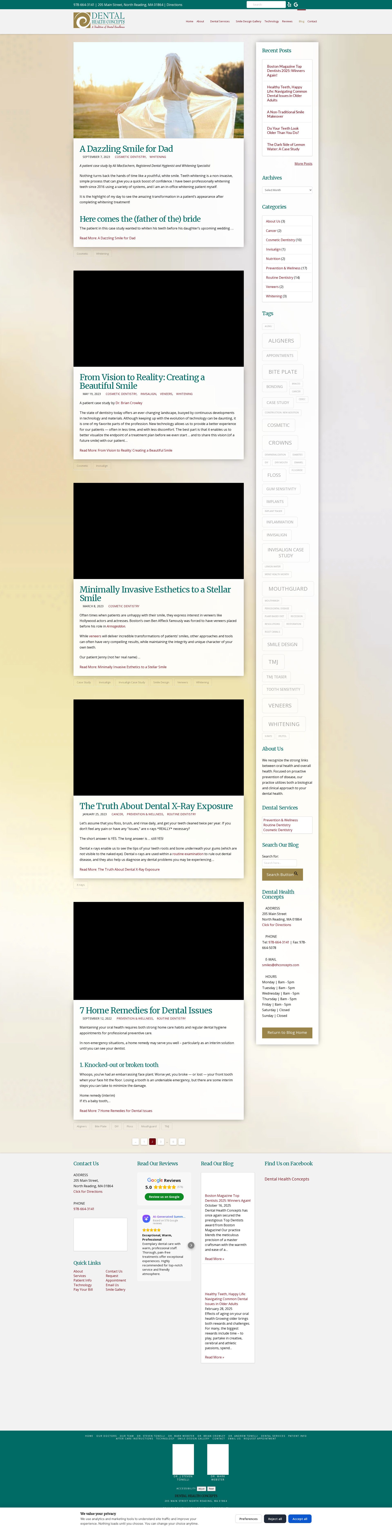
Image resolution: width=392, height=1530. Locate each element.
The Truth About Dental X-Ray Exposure (156, 806)
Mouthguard (149, 1126)
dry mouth (281, 462)
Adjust (201, 1488)
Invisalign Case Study (132, 682)
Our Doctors (106, 1436)
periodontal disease (277, 608)
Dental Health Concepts (287, 1179)
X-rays (81, 885)
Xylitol (282, 736)
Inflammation (279, 521)
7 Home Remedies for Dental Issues (146, 1010)
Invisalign (148, 394)
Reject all (275, 1519)
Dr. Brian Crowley (129, 403)
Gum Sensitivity (281, 488)
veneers (95, 636)
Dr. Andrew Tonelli (243, 1436)
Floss (130, 1126)
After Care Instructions (134, 1438)
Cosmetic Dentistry (130, 157)
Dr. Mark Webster (181, 1436)
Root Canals (272, 631)
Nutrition (273, 258)
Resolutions (272, 624)
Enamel (298, 462)
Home (89, 1436)
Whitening (158, 157)
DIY (117, 1126)
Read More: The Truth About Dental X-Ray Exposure (120, 869)
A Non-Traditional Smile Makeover (285, 114)
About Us (273, 221)
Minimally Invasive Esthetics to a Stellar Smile (155, 594)
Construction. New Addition (282, 412)
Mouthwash (272, 600)
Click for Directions (276, 925)
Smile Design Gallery (193, 1438)
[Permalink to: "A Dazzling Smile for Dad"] (159, 90)
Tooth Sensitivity (283, 689)
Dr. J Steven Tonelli (183, 1478)
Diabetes (297, 454)
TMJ (167, 1126)
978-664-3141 (84, 4)
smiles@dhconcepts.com (280, 965)
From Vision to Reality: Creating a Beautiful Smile (142, 381)
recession (297, 616)
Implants (275, 501)
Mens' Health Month (277, 574)
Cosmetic (82, 253)
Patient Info (83, 1280)
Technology (83, 1285)
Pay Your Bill (83, 1289)
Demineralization (275, 454)
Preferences (248, 1519)
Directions (174, 4)
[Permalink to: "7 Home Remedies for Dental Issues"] (159, 951)
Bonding (274, 386)
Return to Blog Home (287, 1032)
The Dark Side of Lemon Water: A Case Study (286, 146)
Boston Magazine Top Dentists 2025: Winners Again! (286, 70)
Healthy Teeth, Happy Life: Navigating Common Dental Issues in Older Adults (287, 93)
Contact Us (114, 1271)
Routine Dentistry (181, 814)
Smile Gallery (115, 1289)
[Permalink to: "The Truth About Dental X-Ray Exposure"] (159, 747)
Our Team (127, 1436)
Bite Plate (101, 1126)
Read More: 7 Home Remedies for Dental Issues (116, 1110)
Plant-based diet (274, 616)
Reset (211, 1488)
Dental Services (273, 1436)
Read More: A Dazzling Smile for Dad (107, 238)
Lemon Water (273, 566)
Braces (296, 383)
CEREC (302, 399)
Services (80, 1276)
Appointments (279, 355)
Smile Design (161, 682)
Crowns (280, 442)
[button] (137, 1245)
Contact (219, 1438)
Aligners (82, 1126)
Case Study (84, 682)
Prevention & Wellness (145, 814)
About (78, 1271)
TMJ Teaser (276, 676)
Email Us (112, 1285)
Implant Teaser (273, 511)
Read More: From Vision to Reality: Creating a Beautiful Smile (126, 450)
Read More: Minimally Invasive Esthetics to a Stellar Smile (123, 667)
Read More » (214, 1259)
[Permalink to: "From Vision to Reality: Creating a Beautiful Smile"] (159, 319)
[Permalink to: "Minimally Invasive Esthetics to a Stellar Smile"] (159, 531)
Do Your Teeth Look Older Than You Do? (283, 130)
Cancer (117, 814)
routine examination (188, 854)
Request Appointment (116, 1278)
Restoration (293, 624)
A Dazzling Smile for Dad (126, 149)
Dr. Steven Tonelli (151, 1436)
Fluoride (297, 470)
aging (268, 326)
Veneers (166, 394)
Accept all (300, 1519)
